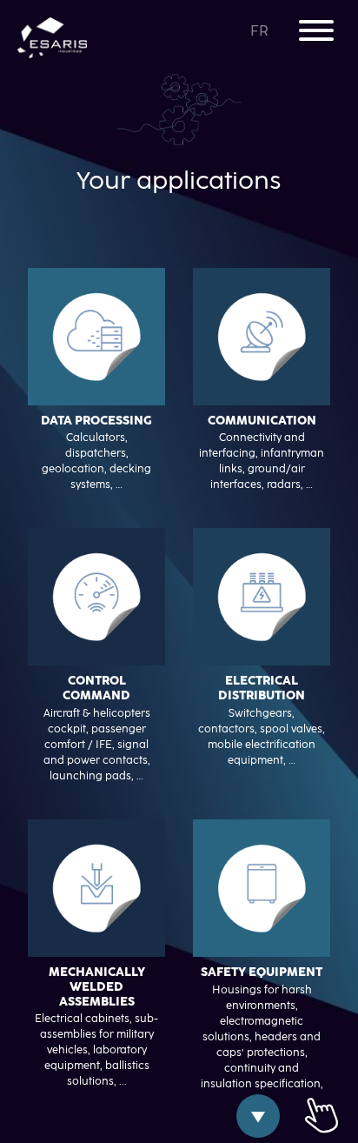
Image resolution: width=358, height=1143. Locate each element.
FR (261, 31)
